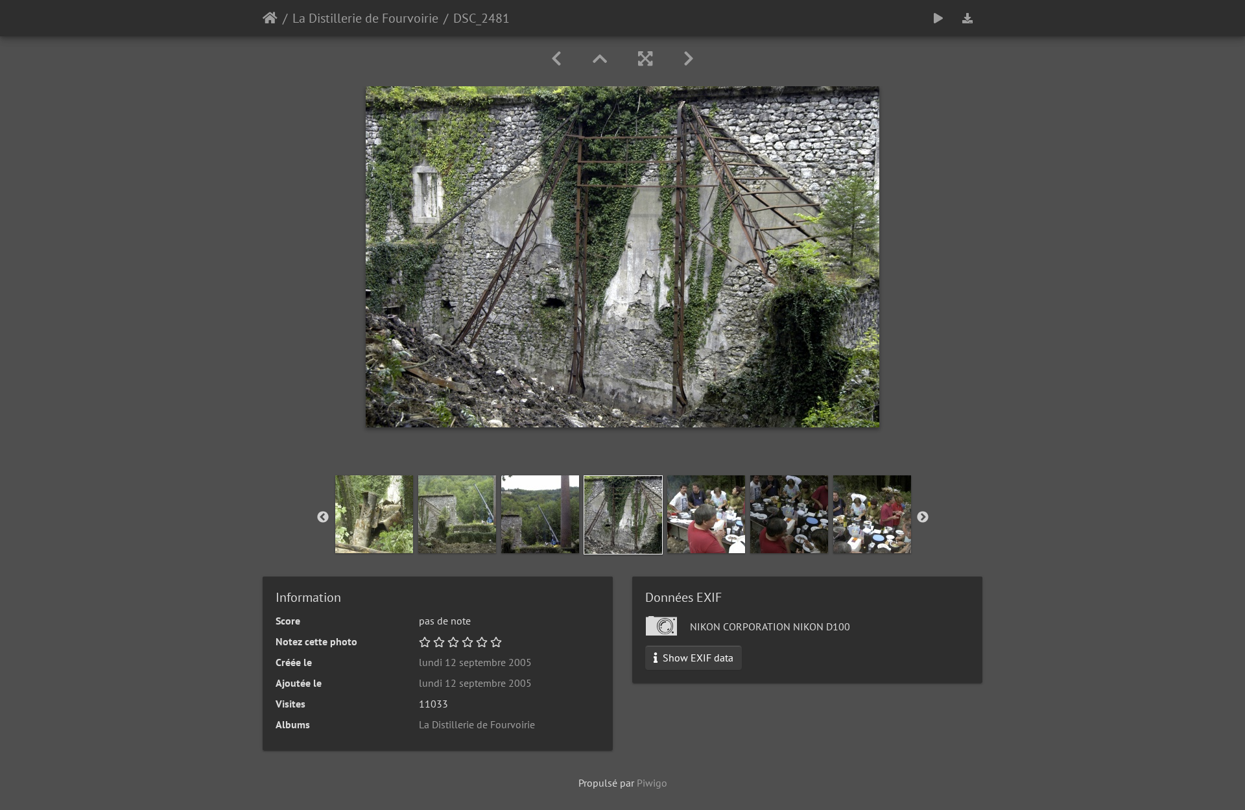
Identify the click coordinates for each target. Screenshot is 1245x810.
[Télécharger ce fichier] (967, 18)
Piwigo (652, 782)
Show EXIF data (696, 657)
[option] (374, 514)
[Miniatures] (599, 58)
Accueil (270, 18)
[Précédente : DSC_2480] (556, 58)
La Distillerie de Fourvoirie (365, 18)
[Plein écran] (645, 58)
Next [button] (922, 517)
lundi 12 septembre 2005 (475, 662)
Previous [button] (322, 517)
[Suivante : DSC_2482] (688, 58)
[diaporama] (938, 18)
